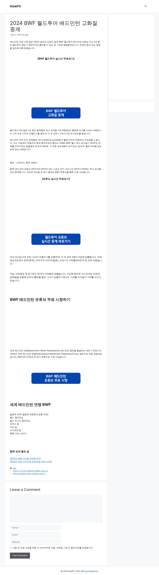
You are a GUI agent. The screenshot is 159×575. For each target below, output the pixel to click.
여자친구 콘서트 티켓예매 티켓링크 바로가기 (30, 471)
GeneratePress (91, 571)
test (14, 468)
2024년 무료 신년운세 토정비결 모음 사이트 (31, 461)
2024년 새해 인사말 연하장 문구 (25, 458)
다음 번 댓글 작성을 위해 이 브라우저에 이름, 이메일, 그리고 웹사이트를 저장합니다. (53, 547)
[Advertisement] (56, 81)
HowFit (15, 6)
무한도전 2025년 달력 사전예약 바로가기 (29, 474)
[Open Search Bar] (145, 6)
